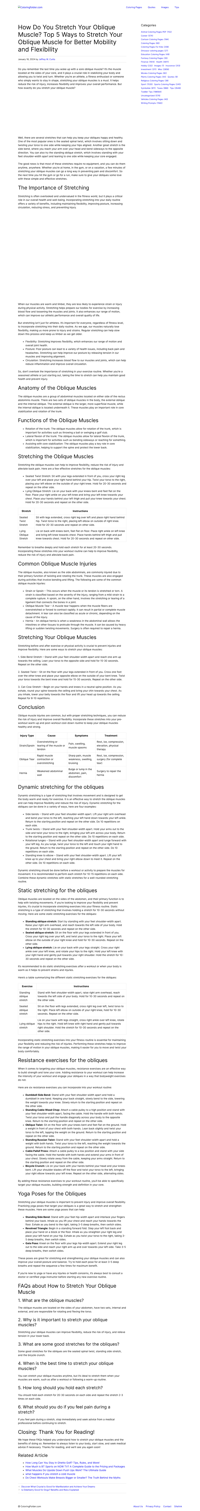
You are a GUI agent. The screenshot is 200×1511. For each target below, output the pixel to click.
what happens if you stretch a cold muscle (50, 1474)
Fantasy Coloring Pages (154, 58)
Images (165, 7)
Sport (147, 84)
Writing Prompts (152, 103)
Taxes (162, 88)
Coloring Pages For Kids (155, 47)
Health (162, 62)
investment (149, 69)
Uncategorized (150, 95)
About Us (138, 1506)
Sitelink (178, 1506)
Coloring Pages (134, 7)
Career (147, 35)
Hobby (147, 65)
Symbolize (148, 88)
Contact (167, 1506)
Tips (177, 7)
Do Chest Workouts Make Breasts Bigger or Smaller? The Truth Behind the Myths (72, 1477)
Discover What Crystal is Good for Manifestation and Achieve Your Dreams (58, 1486)
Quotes (151, 7)
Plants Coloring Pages (153, 77)
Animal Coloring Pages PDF (156, 32)
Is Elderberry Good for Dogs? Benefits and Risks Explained (50, 1490)
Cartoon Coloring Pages (155, 39)
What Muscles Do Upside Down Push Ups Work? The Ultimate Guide (65, 1470)
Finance (148, 62)
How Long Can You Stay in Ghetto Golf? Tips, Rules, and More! (62, 1462)
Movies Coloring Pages (154, 73)
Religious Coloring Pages (155, 80)
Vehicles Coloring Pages (154, 99)
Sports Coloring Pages (167, 84)
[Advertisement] (72, 114)
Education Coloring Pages (155, 54)
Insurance (173, 65)
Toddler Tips (151, 92)
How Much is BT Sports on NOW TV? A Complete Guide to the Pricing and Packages (75, 1466)
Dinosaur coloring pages (154, 50)
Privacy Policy (153, 1506)
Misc (163, 69)
